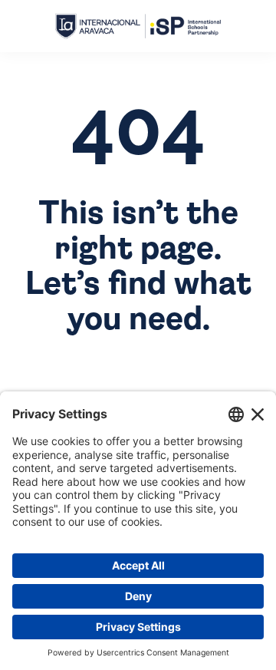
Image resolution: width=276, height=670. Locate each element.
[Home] (138, 26)
